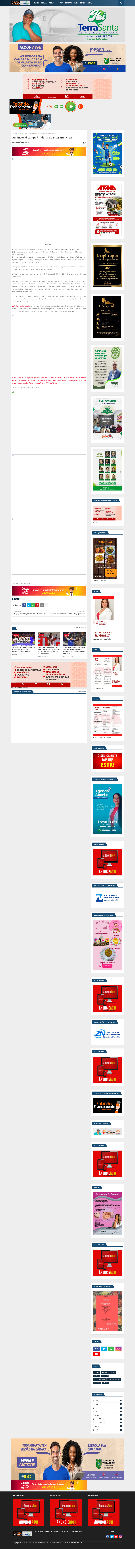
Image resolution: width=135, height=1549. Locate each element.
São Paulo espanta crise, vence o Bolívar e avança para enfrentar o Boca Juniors (23, 649)
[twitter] (104, 1348)
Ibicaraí (105, 1376)
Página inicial (16, 133)
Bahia (97, 1372)
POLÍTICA (60, 3)
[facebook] (96, 1348)
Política (98, 1383)
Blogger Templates (27, 1546)
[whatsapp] (111, 1348)
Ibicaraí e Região (100, 1379)
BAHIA (76, 3)
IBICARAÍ (44, 3)
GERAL (89, 3)
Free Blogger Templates (55, 1546)
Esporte (23, 133)
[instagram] (118, 1348)
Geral (97, 1376)
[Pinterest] (37, 605)
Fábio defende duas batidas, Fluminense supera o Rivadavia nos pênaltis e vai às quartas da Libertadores (49, 650)
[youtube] (96, 1354)
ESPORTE (68, 3)
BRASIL (82, 3)
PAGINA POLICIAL (115, 1379)
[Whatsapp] (33, 605)
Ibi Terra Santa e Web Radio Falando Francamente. (43, 1543)
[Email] (42, 605)
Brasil (105, 1372)
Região (106, 1383)
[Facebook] (24, 605)
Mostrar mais (81, 628)
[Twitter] (29, 605)
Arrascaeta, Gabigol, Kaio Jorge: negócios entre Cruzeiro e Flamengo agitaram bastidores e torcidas (74, 650)
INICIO (36, 3)
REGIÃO (51, 3)
